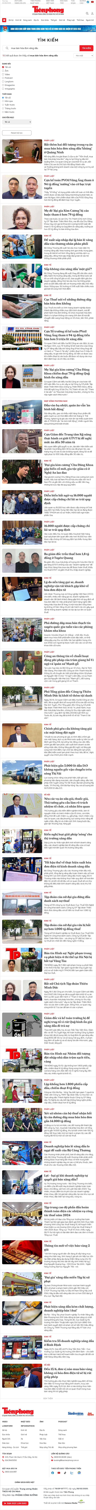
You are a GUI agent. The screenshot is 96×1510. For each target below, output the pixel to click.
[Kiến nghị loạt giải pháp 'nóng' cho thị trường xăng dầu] (22, 841)
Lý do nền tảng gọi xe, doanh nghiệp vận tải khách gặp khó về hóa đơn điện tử (66, 586)
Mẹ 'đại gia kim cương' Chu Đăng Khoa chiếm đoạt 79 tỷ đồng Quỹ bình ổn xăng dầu (67, 373)
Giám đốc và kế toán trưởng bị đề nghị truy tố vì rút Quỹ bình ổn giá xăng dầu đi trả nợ (68, 1022)
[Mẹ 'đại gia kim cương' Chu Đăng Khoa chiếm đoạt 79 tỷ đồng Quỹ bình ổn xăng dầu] (22, 376)
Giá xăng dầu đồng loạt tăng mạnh (68, 1495)
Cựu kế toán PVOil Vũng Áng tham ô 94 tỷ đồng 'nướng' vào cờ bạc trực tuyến (69, 184)
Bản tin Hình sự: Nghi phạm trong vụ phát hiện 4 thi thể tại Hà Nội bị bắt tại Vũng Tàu (68, 957)
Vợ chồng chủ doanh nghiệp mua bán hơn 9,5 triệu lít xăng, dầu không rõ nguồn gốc (67, 1441)
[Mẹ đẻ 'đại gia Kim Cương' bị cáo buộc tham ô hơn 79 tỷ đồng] (22, 217)
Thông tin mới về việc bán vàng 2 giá (67, 1247)
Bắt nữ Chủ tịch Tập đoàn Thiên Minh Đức (66, 985)
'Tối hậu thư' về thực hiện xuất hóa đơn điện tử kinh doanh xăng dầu (67, 864)
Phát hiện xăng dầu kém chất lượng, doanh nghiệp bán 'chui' (69, 1308)
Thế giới (54, 20)
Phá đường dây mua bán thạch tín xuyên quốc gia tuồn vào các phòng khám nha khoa (68, 627)
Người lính (90, 20)
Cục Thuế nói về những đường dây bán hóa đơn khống (67, 301)
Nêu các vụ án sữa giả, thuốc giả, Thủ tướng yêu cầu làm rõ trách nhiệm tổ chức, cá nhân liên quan (67, 802)
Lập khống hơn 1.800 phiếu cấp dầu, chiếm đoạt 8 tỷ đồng (66, 1086)
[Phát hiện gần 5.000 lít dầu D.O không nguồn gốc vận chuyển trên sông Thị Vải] (22, 772)
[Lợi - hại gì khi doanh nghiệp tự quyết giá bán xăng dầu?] (22, 1182)
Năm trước (9, 112)
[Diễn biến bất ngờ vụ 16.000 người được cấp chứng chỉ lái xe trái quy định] (22, 502)
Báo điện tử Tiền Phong (48, 10)
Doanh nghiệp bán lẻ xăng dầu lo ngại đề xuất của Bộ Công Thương (67, 1148)
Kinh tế (18, 20)
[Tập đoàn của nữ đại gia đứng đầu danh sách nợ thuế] (22, 904)
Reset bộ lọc (16, 133)
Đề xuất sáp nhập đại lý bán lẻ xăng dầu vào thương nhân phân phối (68, 242)
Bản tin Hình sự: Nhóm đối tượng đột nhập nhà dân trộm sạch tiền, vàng (67, 1057)
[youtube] (92, 2)
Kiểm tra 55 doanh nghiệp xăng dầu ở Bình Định (69, 1343)
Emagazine (10, 85)
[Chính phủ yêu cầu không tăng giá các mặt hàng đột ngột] (22, 735)
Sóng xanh (27, 20)
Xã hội (11, 20)
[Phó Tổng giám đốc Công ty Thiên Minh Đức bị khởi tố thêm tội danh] (22, 698)
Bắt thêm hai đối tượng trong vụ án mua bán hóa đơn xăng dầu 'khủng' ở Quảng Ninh (68, 148)
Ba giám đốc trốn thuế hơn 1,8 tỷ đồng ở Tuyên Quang (66, 556)
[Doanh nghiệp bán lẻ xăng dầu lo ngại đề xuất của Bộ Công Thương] (22, 1153)
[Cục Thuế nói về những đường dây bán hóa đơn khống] (22, 306)
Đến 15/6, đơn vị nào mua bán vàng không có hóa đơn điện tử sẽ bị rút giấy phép (68, 1373)
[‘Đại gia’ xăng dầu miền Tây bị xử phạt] (22, 1284)
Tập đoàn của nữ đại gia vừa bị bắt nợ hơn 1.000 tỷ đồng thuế (67, 927)
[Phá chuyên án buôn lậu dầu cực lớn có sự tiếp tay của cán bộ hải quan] (22, 1473)
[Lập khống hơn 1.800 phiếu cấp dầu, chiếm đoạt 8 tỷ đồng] (22, 1091)
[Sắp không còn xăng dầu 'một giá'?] (22, 276)
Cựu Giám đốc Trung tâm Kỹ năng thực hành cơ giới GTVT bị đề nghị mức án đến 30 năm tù (68, 438)
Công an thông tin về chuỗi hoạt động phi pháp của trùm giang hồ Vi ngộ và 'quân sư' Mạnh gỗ (69, 660)
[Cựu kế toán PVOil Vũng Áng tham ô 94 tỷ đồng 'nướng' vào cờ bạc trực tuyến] (22, 187)
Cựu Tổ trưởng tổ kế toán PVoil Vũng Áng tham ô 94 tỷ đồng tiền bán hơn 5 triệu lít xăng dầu (67, 335)
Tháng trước (10, 108)
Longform (9, 81)
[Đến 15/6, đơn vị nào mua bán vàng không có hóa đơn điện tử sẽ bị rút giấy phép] (22, 1376)
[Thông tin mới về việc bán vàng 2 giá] (22, 1252)
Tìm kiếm (48, 39)
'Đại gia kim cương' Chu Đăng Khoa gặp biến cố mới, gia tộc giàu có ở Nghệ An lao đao (68, 469)
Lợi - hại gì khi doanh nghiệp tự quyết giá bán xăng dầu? (66, 1177)
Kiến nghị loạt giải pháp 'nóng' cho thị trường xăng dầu (68, 836)
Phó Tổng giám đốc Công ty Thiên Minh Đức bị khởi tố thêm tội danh (68, 693)
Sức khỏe (45, 20)
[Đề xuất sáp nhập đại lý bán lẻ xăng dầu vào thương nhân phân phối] (22, 247)
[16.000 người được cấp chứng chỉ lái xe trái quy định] (22, 533)
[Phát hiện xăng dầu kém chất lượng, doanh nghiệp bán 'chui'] (22, 1313)
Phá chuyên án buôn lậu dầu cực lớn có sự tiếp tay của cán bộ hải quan (69, 1468)
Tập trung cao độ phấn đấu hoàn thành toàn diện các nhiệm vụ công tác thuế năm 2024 (68, 1211)
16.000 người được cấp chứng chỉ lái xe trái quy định (67, 528)
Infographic (10, 88)
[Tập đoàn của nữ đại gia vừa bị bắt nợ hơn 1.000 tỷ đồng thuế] (22, 932)
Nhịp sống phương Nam (55, 401)
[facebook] (87, 2)
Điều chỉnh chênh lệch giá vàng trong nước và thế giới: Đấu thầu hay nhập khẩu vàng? (66, 1406)
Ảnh (6, 70)
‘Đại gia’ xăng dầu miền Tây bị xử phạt (67, 1279)
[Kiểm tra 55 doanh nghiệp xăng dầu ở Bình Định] (22, 1348)
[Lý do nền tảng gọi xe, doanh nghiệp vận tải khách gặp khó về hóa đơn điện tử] (22, 589)
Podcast (9, 78)
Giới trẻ (62, 20)
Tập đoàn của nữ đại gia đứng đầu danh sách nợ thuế (67, 899)
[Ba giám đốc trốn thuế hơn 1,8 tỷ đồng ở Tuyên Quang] (22, 561)
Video (7, 74)
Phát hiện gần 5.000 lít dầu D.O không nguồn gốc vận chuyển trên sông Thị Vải (68, 769)
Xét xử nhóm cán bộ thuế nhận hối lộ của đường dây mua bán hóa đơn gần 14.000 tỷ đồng (68, 1117)
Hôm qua (9, 101)
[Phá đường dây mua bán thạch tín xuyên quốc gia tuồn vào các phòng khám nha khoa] (22, 630)
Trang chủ (4, 20)
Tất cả (8, 67)
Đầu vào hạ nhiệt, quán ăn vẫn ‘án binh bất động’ (67, 407)
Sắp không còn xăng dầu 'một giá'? (68, 269)
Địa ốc (36, 20)
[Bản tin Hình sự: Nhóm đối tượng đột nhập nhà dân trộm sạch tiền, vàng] (22, 1060)
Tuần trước (10, 104)
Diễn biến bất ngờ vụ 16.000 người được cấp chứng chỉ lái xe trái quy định (68, 499)
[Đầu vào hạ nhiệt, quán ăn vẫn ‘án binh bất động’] (22, 412)
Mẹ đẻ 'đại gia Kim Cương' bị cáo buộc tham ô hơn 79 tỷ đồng (66, 212)
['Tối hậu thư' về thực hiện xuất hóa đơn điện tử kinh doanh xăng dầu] (22, 869)
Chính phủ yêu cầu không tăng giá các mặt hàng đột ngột (68, 730)
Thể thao (80, 20)
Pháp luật (71, 20)
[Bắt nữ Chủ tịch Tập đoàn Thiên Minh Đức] (22, 990)
